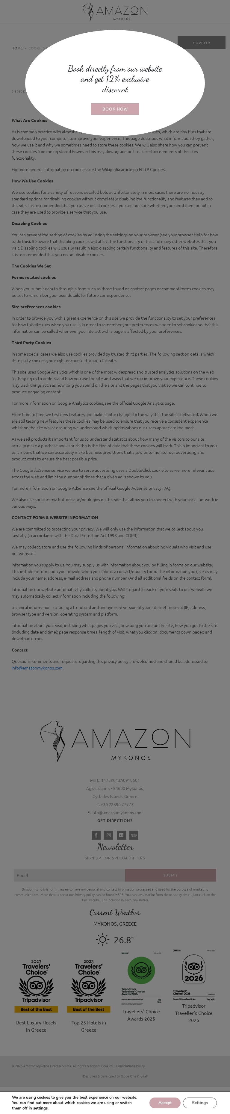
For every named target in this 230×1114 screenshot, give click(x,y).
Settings (200, 1103)
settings (40, 1108)
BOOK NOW (115, 108)
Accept (165, 1103)
